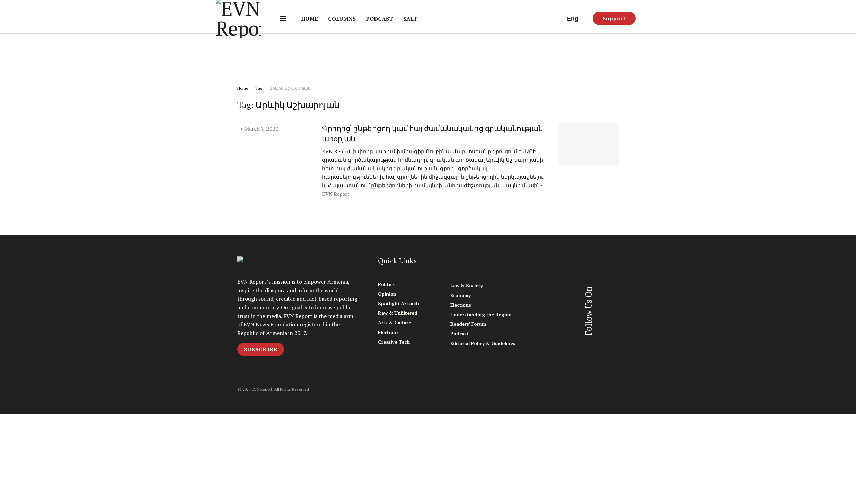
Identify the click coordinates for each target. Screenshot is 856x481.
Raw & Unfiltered (397, 313)
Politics (386, 284)
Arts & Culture (394, 322)
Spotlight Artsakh (398, 303)
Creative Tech (394, 342)
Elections (388, 332)
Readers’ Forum (468, 324)
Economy (460, 295)
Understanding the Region (481, 314)
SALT (410, 18)
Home (309, 18)
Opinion (387, 294)
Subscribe (260, 349)
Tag (258, 88)
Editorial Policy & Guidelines (482, 343)
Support (614, 18)
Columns (342, 18)
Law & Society (466, 285)
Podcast (379, 18)
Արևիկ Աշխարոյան (290, 88)
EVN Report (335, 194)
